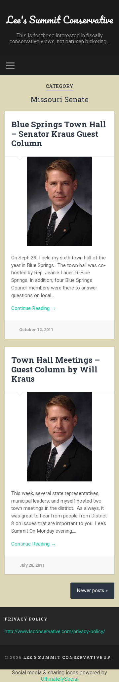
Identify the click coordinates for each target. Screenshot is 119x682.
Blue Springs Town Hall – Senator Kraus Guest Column (58, 134)
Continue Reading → (33, 308)
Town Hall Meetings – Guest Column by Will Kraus (55, 369)
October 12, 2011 (36, 329)
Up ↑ (108, 657)
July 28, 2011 (32, 565)
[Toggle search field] (109, 65)
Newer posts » (92, 590)
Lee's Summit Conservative (59, 20)
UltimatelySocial (59, 679)
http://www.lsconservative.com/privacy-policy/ (55, 631)
